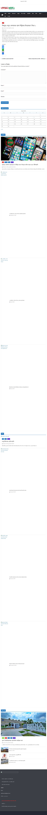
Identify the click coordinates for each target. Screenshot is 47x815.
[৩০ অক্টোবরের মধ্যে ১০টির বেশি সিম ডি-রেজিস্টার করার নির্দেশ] (4, 215)
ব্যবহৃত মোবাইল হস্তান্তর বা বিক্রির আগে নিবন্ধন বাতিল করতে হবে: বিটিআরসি (20, 164)
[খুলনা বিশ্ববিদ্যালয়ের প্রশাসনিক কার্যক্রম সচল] (23, 724)
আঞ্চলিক (9, 13)
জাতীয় (5, 13)
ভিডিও (36, 13)
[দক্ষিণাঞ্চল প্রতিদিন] (2, 14)
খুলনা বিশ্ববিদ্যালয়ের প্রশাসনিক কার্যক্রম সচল (12, 740)
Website (2, 96)
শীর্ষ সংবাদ (12, 162)
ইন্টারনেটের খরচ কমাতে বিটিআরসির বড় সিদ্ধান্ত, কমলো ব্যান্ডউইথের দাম (18, 387)
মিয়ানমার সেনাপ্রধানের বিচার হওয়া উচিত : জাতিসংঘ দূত (37, 58)
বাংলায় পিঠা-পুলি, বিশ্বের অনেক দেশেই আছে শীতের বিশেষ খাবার (17, 490)
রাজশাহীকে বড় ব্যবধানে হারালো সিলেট (7, 58)
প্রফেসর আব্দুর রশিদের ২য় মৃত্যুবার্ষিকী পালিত (15, 754)
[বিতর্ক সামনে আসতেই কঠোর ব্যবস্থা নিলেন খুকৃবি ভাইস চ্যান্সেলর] (4, 749)
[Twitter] (23, 48)
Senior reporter (11, 443)
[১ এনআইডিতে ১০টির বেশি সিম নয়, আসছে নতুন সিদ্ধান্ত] (4, 301)
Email (2, 91)
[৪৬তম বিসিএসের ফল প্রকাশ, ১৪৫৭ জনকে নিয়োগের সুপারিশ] (4, 761)
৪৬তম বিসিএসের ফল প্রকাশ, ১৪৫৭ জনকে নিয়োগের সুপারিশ (17, 760)
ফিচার (33, 13)
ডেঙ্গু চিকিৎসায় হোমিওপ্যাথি (8, 441)
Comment (3, 69)
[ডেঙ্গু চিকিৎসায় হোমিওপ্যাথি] (23, 436)
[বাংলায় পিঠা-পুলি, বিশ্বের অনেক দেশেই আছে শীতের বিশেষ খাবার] (4, 491)
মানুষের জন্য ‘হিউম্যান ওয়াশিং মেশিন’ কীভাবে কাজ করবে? (16, 663)
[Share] (23, 53)
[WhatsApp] (23, 50)
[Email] (23, 52)
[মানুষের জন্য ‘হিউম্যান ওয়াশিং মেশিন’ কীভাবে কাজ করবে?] (4, 665)
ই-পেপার (9, 16)
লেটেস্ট (9, 162)
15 (40, 119)
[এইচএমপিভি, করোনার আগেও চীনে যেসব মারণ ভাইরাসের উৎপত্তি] (4, 578)
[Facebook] (23, 46)
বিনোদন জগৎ (13, 13)
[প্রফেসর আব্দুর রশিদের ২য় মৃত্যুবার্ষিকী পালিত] (4, 755)
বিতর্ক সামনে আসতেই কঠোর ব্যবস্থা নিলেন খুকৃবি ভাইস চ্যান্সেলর (17, 748)
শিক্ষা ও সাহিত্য (23, 13)
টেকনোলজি (6, 162)
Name (2, 85)
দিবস (5, 16)
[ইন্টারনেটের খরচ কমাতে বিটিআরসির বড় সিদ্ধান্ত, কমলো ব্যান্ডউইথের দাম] (4, 388)
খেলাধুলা (18, 13)
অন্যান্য (40, 13)
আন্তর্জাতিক (28, 13)
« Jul (2, 129)
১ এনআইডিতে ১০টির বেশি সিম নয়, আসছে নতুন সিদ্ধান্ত (16, 300)
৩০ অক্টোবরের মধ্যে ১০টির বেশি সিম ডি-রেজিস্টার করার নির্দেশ (17, 213)
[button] (41, 13)
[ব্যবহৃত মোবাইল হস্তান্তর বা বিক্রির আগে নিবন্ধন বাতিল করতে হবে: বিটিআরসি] (23, 148)
